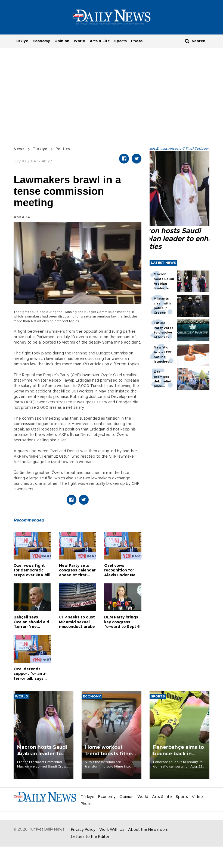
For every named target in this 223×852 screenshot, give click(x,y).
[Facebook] (124, 159)
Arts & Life (100, 41)
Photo (137, 41)
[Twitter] (136, 159)
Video (197, 797)
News (19, 149)
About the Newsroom (148, 830)
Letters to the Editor (90, 837)
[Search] (187, 41)
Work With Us (111, 830)
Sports (120, 41)
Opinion (61, 41)
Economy (41, 41)
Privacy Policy (83, 830)
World (79, 41)
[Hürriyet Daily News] (112, 17)
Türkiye (21, 41)
